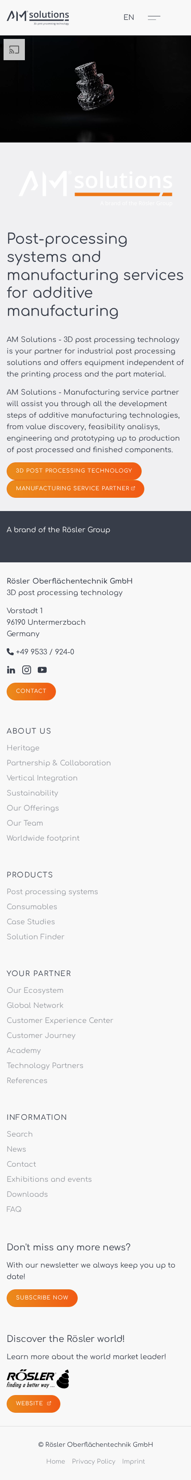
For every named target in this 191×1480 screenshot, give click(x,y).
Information (37, 1118)
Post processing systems (52, 892)
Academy (24, 1051)
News (16, 1149)
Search (20, 1134)
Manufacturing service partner (72, 488)
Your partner (39, 974)
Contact (31, 691)
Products (30, 875)
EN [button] (128, 18)
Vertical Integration (42, 778)
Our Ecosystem (35, 991)
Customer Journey (41, 1036)
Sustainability (32, 793)
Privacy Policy (93, 1461)
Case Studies (31, 922)
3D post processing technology (74, 471)
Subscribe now (42, 1298)
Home (55, 1461)
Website (30, 1403)
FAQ (14, 1210)
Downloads (27, 1195)
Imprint (133, 1461)
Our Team (25, 823)
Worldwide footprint (43, 838)
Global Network (35, 1006)
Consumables (32, 907)
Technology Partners (45, 1066)
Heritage (23, 748)
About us (29, 731)
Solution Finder (35, 937)
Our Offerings (33, 808)
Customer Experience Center (60, 1021)
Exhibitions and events (49, 1180)
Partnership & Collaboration (59, 763)
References (27, 1081)
